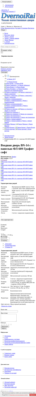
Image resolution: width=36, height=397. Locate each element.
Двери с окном (9, 36)
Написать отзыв (6, 306)
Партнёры (7, 371)
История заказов (9, 384)
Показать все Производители (13, 90)
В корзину (4, 240)
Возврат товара (9, 355)
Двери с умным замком (11, 38)
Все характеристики (7, 219)
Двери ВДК (19, 83)
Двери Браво (20, 87)
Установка (7, 336)
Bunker (14, 156)
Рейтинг (3, 323)
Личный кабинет (9, 382)
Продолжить (4, 326)
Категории (4, 72)
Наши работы (8, 344)
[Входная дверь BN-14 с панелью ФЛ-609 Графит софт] (18, 163)
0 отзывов (4, 160)
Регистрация (8, 6)
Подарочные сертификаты (12, 369)
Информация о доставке (12, 339)
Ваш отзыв (4, 313)
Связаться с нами (9, 353)
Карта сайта (8, 356)
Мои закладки (8, 385)
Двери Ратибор (22, 89)
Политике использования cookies (18, 395)
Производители (9, 43)
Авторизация (8, 5)
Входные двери (9, 35)
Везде (6, 33)
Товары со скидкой (10, 373)
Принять (32, 395)
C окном (7, 41)
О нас (6, 337)
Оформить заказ (6, 70)
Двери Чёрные (9, 40)
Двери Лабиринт (24, 85)
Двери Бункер (12, 82)
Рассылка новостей (10, 387)
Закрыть (3, 328)
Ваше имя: (4, 309)
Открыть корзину (6, 69)
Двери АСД (11, 79)
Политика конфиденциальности (14, 341)
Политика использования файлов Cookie (17, 342)
